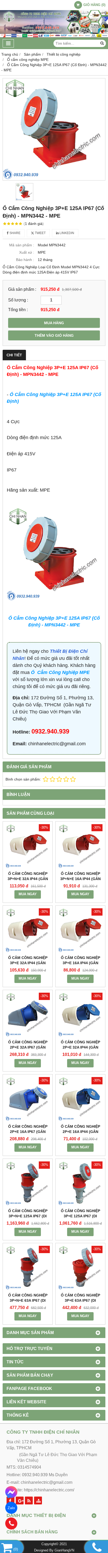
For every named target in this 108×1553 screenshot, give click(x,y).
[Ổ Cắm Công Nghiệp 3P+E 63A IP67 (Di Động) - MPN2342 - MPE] (80, 1268)
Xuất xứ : (26, 252)
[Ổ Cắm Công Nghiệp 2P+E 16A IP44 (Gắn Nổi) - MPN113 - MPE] (80, 1099)
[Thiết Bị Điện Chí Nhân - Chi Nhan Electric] (54, 36)
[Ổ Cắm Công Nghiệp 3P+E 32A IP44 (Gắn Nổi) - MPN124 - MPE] (28, 930)
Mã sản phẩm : (21, 245)
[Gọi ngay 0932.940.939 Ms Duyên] (11, 1523)
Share (14, 233)
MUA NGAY (28, 894)
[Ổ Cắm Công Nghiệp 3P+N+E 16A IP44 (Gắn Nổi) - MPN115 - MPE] (80, 846)
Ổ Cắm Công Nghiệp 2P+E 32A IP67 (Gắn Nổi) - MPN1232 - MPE (27, 1047)
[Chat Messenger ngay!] (11, 1492)
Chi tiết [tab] (14, 355)
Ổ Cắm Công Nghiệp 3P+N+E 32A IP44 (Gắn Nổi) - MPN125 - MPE (28, 878)
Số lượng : (18, 300)
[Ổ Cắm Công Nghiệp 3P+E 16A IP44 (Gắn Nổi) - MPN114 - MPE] (80, 930)
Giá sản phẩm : (22, 289)
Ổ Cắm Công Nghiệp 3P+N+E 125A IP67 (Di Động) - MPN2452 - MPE (28, 1216)
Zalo (11, 1508)
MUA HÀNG (54, 323)
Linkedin (66, 233)
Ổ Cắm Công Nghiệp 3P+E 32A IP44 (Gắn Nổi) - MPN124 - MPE (27, 963)
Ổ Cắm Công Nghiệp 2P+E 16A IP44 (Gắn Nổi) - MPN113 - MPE (80, 1131)
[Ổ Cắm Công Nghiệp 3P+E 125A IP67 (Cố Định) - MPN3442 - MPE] (54, 129)
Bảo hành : (25, 260)
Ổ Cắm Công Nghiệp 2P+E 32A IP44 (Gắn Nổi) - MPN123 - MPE (80, 1047)
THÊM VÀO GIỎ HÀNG (54, 335)
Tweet (40, 233)
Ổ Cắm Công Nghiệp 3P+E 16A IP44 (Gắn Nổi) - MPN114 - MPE (80, 963)
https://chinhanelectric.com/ (49, 1490)
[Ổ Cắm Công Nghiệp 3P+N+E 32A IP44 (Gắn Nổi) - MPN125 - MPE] (28, 846)
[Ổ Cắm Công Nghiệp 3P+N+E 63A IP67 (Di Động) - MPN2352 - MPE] (28, 1268)
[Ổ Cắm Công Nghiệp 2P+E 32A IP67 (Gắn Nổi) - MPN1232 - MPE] (28, 1015)
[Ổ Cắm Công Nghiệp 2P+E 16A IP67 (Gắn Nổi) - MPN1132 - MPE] (28, 1099)
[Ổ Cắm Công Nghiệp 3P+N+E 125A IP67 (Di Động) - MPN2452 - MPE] (28, 1183)
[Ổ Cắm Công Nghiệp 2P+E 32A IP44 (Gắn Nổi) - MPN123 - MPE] (80, 1015)
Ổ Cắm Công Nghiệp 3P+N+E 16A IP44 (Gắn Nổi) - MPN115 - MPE (80, 878)
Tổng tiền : (18, 309)
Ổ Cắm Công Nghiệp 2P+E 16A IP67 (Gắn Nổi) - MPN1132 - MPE (27, 1131)
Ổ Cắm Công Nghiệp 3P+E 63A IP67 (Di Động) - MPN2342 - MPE (80, 1300)
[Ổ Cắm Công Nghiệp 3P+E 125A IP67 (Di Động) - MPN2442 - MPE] (80, 1183)
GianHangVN (64, 1550)
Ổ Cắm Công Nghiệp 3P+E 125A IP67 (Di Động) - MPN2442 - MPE (80, 1216)
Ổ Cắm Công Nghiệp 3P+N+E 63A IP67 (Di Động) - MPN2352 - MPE (28, 1300)
